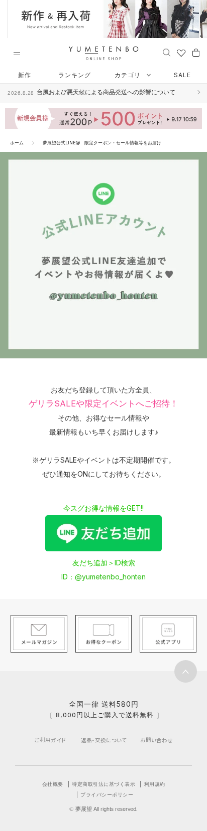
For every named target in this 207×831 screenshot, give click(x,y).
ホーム (17, 142)
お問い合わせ (156, 740)
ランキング (74, 75)
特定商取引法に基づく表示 (103, 784)
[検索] (166, 52)
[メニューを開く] (17, 54)
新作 (24, 75)
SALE (182, 75)
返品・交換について (104, 740)
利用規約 (154, 784)
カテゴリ (129, 75)
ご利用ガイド (50, 740)
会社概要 (52, 784)
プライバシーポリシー (106, 794)
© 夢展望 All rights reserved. (103, 809)
